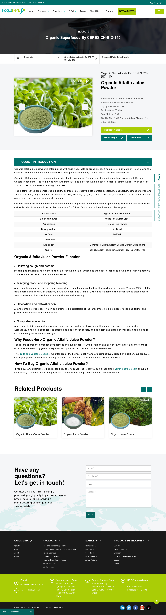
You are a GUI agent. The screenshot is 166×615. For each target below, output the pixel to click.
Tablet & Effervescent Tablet (125, 557)
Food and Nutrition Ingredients (54, 546)
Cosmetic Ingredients (51, 557)
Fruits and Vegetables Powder (55, 560)
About (16, 553)
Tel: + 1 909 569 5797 (31, 590)
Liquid (116, 564)
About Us (94, 11)
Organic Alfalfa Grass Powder (32, 434)
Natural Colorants (49, 553)
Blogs (83, 11)
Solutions (57, 11)
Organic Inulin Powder (76, 434)
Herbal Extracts (49, 564)
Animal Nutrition (91, 560)
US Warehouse (48, 567)
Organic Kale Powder (123, 434)
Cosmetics (89, 549)
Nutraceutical (90, 546)
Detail (158, 178)
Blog (16, 549)
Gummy (117, 546)
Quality (17, 546)
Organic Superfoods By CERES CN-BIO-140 (60, 549)
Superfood (89, 553)
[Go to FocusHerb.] (18, 57)
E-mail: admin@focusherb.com (31, 583)
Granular (117, 553)
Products (42, 11)
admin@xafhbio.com (125, 369)
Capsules (118, 560)
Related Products (158, 196)
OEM (71, 11)
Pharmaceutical (91, 557)
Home (30, 11)
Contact (109, 11)
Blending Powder (120, 549)
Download (135, 138)
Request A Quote (113, 130)
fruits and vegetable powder (35, 354)
